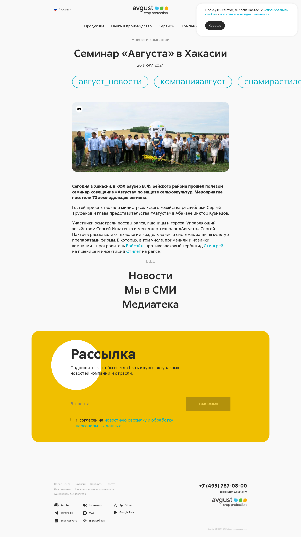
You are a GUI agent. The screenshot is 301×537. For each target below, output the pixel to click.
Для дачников (62, 489)
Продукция (94, 26)
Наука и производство (131, 26)
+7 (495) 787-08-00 (223, 485)
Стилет (133, 251)
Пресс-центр (62, 483)
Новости (150, 275)
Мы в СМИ (150, 289)
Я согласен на (124, 422)
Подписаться (208, 404)
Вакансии (80, 483)
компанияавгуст (193, 81)
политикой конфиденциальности (244, 14)
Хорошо (215, 26)
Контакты (96, 483)
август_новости (110, 81)
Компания (190, 26)
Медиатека (150, 303)
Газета (111, 483)
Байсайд (135, 245)
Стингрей (213, 245)
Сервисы (167, 26)
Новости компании (150, 39)
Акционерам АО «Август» (70, 493)
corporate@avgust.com (233, 491)
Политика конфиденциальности (94, 489)
